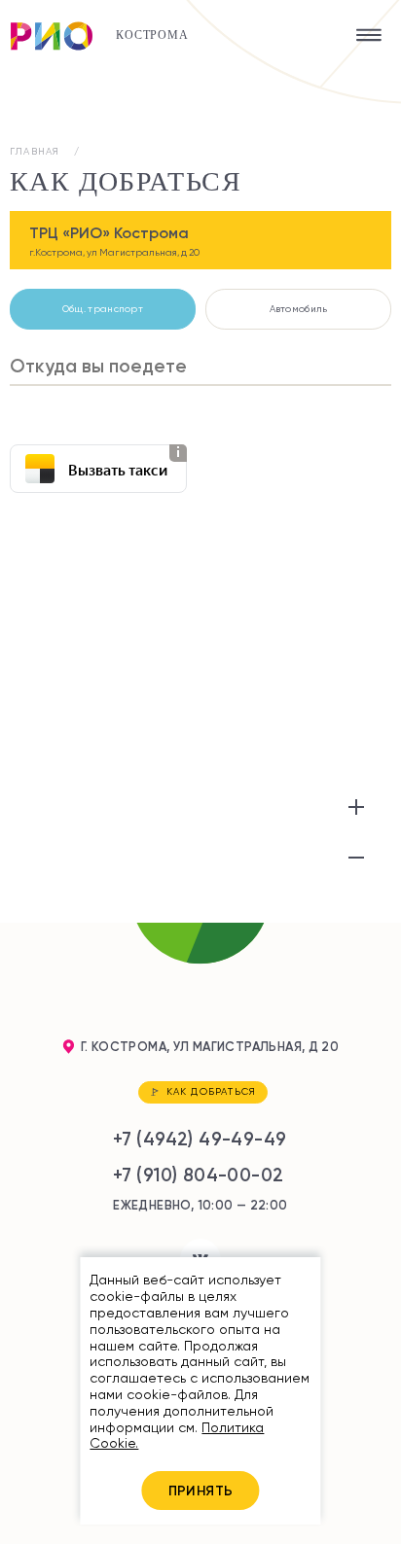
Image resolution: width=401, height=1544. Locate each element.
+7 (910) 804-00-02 (198, 1175)
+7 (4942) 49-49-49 (199, 1139)
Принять (201, 1490)
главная (34, 151)
